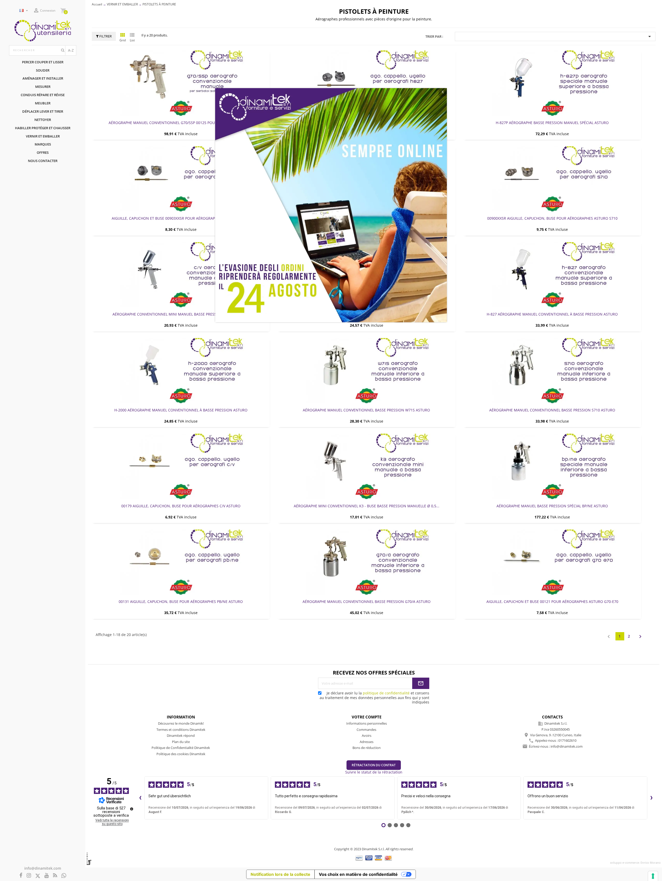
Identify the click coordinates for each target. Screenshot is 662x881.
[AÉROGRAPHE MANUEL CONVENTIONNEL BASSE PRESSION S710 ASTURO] (552, 370)
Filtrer (105, 36)
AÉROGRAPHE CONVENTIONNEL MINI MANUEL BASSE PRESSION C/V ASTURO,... (180, 314)
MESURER (42, 86)
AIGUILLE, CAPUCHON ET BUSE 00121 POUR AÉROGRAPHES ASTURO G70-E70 (552, 601)
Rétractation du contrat (374, 765)
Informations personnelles (366, 723)
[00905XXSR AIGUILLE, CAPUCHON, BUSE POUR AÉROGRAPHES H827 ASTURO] (366, 83)
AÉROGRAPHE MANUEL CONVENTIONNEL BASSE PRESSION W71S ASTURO (366, 410)
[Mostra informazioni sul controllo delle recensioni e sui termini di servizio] (132, 809)
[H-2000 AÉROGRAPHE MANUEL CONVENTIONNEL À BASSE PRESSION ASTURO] (181, 370)
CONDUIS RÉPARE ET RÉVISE (43, 95)
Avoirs (366, 735)
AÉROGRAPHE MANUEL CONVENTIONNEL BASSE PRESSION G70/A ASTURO (367, 601)
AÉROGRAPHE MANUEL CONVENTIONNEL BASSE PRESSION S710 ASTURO (552, 410)
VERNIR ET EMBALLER (43, 136)
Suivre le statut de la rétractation (373, 772)
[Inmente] (89, 859)
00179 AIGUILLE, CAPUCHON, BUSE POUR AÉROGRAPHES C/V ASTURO (180, 505)
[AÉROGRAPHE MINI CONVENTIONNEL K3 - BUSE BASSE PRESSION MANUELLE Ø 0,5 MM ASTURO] (366, 466)
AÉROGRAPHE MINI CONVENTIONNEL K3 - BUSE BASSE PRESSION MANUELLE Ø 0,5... (366, 505)
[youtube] (46, 876)
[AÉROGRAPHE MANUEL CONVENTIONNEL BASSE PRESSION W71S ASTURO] (366, 370)
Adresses (366, 741)
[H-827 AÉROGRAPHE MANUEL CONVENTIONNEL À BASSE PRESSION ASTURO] (552, 274)
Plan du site (181, 741)
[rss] (55, 876)
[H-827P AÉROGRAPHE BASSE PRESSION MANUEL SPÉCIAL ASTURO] (552, 83)
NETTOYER (42, 119)
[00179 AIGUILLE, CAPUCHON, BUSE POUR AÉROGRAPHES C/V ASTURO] (181, 466)
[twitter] (37, 876)
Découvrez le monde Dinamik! (181, 723)
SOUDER (42, 70)
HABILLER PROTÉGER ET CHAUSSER (42, 128)
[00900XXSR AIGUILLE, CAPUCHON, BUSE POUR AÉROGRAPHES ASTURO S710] (552, 178)
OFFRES (43, 152)
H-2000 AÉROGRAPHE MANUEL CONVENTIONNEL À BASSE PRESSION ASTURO (180, 410)
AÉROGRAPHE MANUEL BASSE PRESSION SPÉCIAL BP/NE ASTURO (552, 505)
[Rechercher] (62, 50)
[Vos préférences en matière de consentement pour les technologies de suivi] (653, 876)
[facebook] (20, 876)
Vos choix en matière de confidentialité (358, 874)
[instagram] (29, 876)
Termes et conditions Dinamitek (180, 729)
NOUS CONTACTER (42, 160)
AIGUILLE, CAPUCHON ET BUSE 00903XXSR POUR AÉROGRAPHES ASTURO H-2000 (181, 218)
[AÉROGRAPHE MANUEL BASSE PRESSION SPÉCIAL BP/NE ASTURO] (552, 466)
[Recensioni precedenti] (140, 798)
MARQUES (43, 144)
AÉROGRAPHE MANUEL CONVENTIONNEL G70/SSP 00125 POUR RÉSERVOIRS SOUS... (181, 122)
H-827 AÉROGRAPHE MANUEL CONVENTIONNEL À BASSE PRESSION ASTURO (552, 314)
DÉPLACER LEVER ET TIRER (42, 111)
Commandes (366, 729)
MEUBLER (42, 103)
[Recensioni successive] (651, 798)
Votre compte (366, 716)
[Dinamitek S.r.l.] (42, 30)
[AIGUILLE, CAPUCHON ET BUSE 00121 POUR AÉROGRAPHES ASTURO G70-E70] (552, 562)
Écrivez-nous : (556, 746)
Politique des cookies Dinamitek (180, 754)
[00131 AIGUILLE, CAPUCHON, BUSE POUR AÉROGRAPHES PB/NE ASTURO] (181, 562)
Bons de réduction (366, 747)
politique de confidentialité (386, 693)
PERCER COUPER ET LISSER (42, 62)
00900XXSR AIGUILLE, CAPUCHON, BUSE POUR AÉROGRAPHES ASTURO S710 (552, 218)
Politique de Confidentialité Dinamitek (181, 747)
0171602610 (567, 740)
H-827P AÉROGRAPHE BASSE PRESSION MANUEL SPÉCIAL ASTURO (552, 122)
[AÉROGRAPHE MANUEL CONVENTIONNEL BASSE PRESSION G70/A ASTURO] (366, 562)
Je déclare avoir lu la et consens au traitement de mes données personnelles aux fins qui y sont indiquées (374, 697)
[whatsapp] (63, 876)
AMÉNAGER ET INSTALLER (42, 78)
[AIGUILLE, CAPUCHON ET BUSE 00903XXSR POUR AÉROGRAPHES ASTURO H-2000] (181, 178)
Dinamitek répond (181, 735)
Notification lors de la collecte (280, 874)
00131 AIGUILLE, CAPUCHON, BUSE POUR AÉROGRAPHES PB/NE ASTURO (181, 601)
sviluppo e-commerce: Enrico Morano (635, 862)
